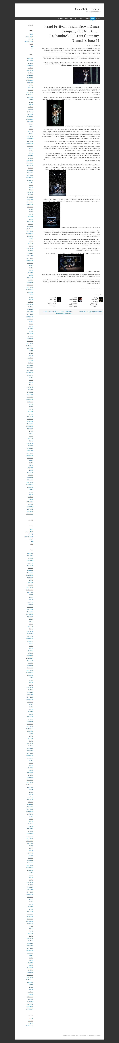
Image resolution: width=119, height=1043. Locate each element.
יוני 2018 (31, 212)
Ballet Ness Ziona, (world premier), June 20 (90, 311)
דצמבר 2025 (30, 65)
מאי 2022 (31, 129)
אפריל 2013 (30, 358)
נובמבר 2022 (30, 114)
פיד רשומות (30, 1021)
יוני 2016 (31, 268)
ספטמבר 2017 (29, 233)
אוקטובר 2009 (30, 453)
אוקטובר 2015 (30, 287)
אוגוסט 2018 (30, 207)
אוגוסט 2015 (30, 292)
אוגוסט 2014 (30, 319)
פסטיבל (80, 18)
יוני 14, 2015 (90, 45)
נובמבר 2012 (30, 368)
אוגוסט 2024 (30, 82)
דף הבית (98, 18)
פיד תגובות (30, 1023)
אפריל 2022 (30, 131)
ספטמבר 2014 (29, 316)
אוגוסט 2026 (30, 58)
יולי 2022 (31, 124)
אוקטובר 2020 (30, 160)
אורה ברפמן (97, 45)
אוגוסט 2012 (30, 375)
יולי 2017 (31, 238)
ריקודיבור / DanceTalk (87, 9)
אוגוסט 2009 (30, 458)
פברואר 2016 (30, 277)
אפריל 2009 (30, 467)
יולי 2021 (31, 148)
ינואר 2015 (30, 307)
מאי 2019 (31, 187)
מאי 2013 (31, 355)
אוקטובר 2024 (30, 78)
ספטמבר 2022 (29, 119)
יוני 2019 (31, 185)
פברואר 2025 (30, 70)
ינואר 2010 (30, 446)
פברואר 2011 (30, 416)
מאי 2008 (31, 494)
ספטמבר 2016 (29, 260)
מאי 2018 (31, 214)
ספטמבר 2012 (29, 372)
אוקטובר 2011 (30, 397)
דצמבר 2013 (30, 338)
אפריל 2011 (30, 411)
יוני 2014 (31, 324)
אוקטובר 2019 (30, 175)
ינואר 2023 (30, 109)
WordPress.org (29, 1026)
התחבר (31, 1018)
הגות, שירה (87, 18)
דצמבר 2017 (30, 226)
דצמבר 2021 (30, 138)
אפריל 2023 (30, 107)
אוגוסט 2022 (30, 121)
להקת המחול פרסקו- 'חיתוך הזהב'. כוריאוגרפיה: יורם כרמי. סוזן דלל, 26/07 (52, 302)
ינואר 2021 (30, 158)
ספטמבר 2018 (29, 204)
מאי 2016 (31, 270)
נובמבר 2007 (30, 509)
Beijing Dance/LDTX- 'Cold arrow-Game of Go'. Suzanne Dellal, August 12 (94, 302)
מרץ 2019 (31, 190)
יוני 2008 (31, 492)
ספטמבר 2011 (29, 399)
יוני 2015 (31, 297)
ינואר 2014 (30, 336)
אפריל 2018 (30, 216)
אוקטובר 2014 (30, 314)
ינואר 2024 (30, 90)
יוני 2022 (31, 126)
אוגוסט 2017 (30, 236)
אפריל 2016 (30, 272)
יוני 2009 (31, 463)
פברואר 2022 (30, 136)
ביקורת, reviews (84, 288)
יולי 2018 (31, 209)
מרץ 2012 (31, 385)
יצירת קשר (60, 18)
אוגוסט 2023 (30, 97)
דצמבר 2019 (30, 170)
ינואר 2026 (30, 63)
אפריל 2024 (30, 87)
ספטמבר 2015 (29, 290)
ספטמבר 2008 (29, 485)
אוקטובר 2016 (30, 258)
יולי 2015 (31, 294)
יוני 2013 (31, 353)
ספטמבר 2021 (29, 143)
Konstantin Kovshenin (94, 1035)
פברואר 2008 (30, 502)
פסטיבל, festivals (29, 41)
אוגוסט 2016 (30, 263)
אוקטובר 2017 (30, 231)
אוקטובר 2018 (30, 202)
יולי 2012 (31, 377)
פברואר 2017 (30, 248)
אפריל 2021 (30, 155)
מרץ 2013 (31, 360)
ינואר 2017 (30, 251)
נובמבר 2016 (30, 255)
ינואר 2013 (30, 363)
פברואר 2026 (30, 60)
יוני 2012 (31, 380)
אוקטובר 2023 (30, 92)
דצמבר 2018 (30, 197)
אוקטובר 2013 (30, 343)
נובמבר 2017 (30, 229)
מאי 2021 (31, 153)
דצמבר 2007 (30, 506)
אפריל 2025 (30, 68)
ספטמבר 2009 (29, 455)
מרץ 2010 (31, 441)
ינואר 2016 (30, 280)
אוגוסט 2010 (30, 428)
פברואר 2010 (30, 443)
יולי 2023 (31, 99)
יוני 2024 (31, 85)
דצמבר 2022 (30, 112)
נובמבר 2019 (30, 173)
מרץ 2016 (31, 275)
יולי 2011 (31, 404)
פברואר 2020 (30, 165)
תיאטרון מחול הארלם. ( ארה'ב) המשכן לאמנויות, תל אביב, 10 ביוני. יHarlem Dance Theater (57, 312)
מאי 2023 (31, 104)
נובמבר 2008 (30, 480)
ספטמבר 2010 (29, 426)
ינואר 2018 (30, 224)
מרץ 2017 (31, 246)
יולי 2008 (31, 489)
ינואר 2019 (30, 194)
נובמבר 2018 (30, 199)
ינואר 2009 (30, 475)
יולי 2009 (31, 460)
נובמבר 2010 (30, 421)
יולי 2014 (31, 321)
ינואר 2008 (30, 504)
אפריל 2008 (30, 497)
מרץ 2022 (31, 134)
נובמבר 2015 (30, 285)
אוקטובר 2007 (30, 511)
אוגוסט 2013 (30, 348)
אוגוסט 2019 (30, 180)
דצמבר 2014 (30, 309)
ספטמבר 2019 (29, 177)
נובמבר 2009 (30, 450)
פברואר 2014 (30, 333)
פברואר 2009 (30, 472)
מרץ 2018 (31, 219)
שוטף (71, 18)
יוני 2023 (31, 102)
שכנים (75, 18)
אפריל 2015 (30, 302)
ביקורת (93, 18)
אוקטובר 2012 (30, 370)
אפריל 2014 (30, 329)
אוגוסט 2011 (30, 402)
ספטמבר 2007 (29, 514)
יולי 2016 (31, 265)
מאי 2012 (31, 382)
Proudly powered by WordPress (70, 1035)
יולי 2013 (31, 350)
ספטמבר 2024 (29, 80)
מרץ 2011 (31, 414)
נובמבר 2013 (30, 341)
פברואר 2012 (30, 387)
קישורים (66, 18)
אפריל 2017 (30, 243)
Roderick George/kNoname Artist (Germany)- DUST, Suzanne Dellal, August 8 (73, 302)
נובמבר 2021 (30, 141)
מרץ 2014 (31, 331)
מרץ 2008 (31, 499)
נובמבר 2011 (30, 394)
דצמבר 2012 (30, 365)
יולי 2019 (31, 182)
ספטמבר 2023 (29, 95)
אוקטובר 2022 (30, 117)
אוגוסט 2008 (30, 487)
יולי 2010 (31, 431)
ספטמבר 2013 (29, 346)
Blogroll (92, 288)
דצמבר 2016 (30, 253)
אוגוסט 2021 (30, 146)
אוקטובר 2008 (30, 482)
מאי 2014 (31, 326)
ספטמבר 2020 (29, 163)
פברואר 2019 (30, 192)
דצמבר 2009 (30, 448)
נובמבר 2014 (30, 311)
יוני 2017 (31, 241)
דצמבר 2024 (30, 75)
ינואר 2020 (30, 168)
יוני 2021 (31, 151)
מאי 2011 (31, 409)
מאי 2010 (31, 436)
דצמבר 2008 (30, 477)
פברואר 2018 (30, 221)
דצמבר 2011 (30, 392)
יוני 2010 (31, 433)
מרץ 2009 (31, 470)
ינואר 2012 (30, 389)
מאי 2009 (31, 465)
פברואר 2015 (30, 304)
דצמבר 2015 (30, 282)
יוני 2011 (31, 407)
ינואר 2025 (30, 73)
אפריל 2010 (30, 438)
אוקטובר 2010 (30, 424)
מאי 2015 (31, 299)
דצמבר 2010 (30, 419)
